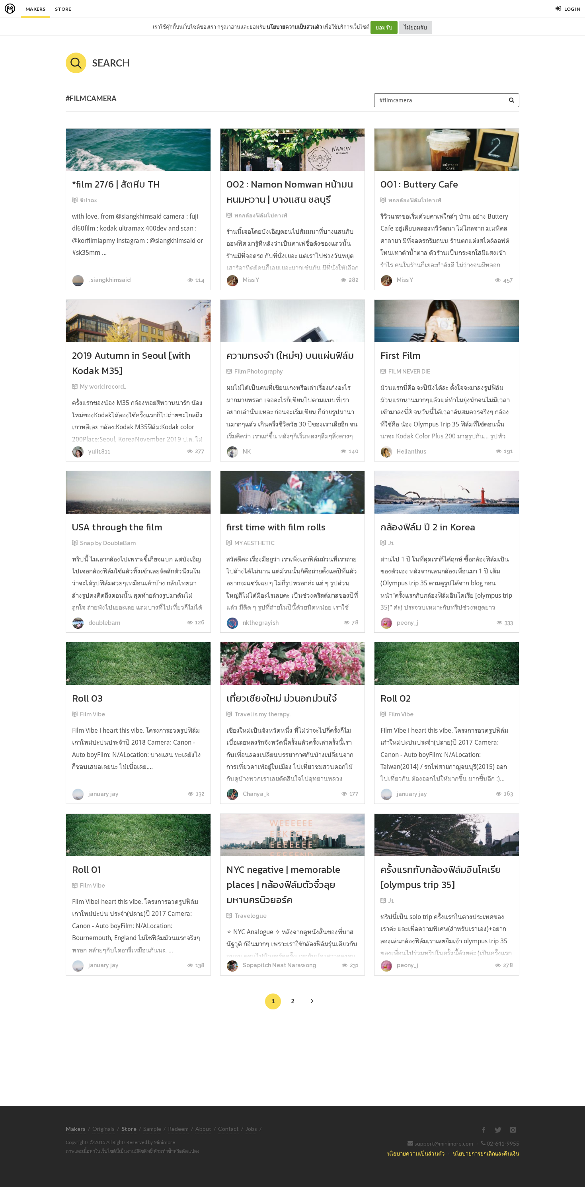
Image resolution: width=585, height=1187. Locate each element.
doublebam (103, 623)
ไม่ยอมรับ (415, 27)
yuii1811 (98, 451)
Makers (35, 9)
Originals (103, 1128)
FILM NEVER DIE (409, 371)
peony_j (407, 623)
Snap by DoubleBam (108, 543)
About (203, 1128)
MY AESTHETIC (254, 543)
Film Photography (258, 371)
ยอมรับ (384, 27)
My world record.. (103, 386)
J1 (391, 543)
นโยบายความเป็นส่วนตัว (294, 26)
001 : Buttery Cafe (419, 184)
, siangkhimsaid (109, 280)
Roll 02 (395, 698)
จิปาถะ (88, 200)
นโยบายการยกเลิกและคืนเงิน (486, 1153)
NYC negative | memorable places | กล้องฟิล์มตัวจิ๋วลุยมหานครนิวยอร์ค (283, 884)
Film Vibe (92, 714)
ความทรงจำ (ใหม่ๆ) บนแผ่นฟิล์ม (290, 355)
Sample (152, 1128)
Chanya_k (255, 794)
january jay (103, 794)
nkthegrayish (260, 623)
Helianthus (411, 451)
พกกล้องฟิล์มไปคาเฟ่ (260, 215)
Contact (228, 1128)
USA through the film (117, 527)
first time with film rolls (276, 527)
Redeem (178, 1128)
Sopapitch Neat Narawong (279, 965)
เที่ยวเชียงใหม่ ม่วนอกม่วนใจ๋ (281, 698)
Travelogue (250, 916)
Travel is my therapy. (262, 714)
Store (63, 9)
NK (246, 451)
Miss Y (250, 280)
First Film (400, 355)
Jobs (251, 1128)
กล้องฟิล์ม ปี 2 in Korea (427, 527)
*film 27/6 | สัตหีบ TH (116, 184)
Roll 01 (86, 869)
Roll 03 (87, 698)
